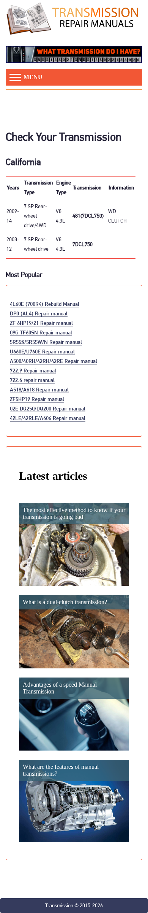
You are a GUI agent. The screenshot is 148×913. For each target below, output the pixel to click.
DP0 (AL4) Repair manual (39, 313)
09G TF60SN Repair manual (41, 332)
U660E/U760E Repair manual (42, 351)
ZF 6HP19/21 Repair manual (41, 323)
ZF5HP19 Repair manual (37, 399)
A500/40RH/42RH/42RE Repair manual (53, 361)
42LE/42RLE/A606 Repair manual (47, 418)
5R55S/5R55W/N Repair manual (46, 342)
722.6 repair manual (32, 380)
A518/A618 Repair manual (39, 389)
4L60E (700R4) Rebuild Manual (44, 304)
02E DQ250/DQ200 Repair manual (47, 408)
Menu (32, 77)
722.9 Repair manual (33, 370)
